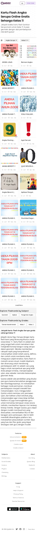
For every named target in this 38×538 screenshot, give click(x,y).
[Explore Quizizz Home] (6, 3)
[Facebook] (20, 529)
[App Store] (13, 509)
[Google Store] (25, 509)
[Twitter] (17, 529)
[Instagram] (24, 529)
